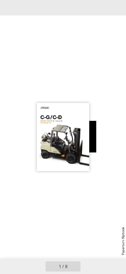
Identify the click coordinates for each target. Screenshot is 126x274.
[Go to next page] (88, 266)
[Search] (25, 7)
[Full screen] (116, 7)
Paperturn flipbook (123, 241)
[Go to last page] (103, 266)
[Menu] (10, 7)
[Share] (100, 7)
